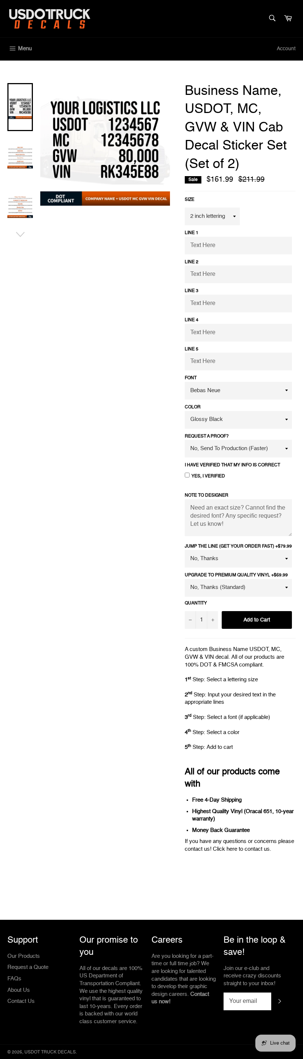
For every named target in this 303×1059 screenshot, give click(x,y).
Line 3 (191, 291)
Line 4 (191, 320)
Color (193, 407)
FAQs (14, 978)
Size (189, 200)
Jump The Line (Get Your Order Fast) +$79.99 (238, 546)
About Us (18, 990)
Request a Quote (27, 967)
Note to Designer (206, 495)
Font (191, 378)
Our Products (23, 956)
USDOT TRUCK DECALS (50, 1052)
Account (286, 48)
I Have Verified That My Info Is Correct (232, 465)
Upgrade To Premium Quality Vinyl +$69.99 (236, 575)
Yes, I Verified (208, 476)
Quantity (196, 603)
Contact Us (21, 1001)
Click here (225, 849)
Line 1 (191, 233)
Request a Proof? (207, 436)
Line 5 (191, 349)
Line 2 (191, 262)
